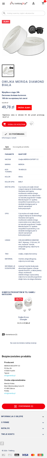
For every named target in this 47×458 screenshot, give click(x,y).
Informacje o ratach (9, 138)
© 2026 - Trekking (8, 451)
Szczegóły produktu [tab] (21, 147)
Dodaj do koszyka (14, 124)
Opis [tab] (7, 147)
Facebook (2, 443)
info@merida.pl (9, 376)
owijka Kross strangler (23, 318)
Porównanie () (23, 406)
